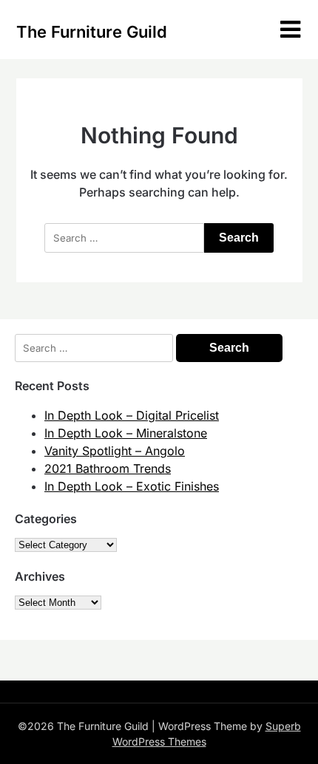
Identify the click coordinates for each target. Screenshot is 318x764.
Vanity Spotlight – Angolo (114, 450)
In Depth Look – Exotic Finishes (131, 486)
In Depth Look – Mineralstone (125, 433)
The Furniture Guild (91, 31)
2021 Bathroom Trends (107, 468)
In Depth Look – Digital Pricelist (131, 415)
